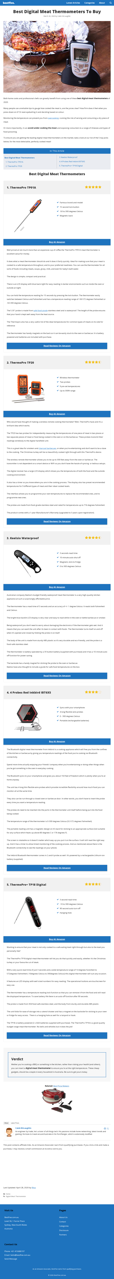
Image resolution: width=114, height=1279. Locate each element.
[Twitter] (108, 1128)
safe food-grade (41, 310)
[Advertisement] (57, 1168)
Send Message (10, 1259)
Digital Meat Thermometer (16, 1196)
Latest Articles (73, 3)
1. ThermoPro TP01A (14, 162)
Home (8, 1194)
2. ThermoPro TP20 (14, 166)
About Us (63, 1217)
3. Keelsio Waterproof (68, 157)
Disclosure (63, 1230)
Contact (62, 1221)
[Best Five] (9, 3)
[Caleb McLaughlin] (9, 1136)
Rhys (34, 1187)
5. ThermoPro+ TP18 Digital (71, 166)
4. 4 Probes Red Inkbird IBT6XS (72, 161)
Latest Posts (15, 1123)
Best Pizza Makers (61, 1086)
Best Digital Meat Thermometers (20, 157)
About (102, 3)
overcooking (53, 118)
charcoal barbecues (47, 448)
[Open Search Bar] (110, 3)
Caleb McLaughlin (23, 1128)
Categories (89, 3)
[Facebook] (105, 1128)
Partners (63, 1234)
